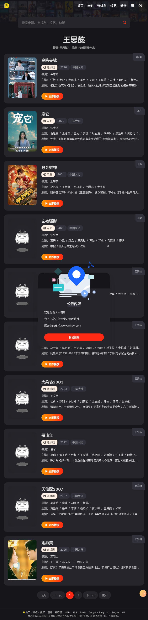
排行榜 (58, 612)
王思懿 (102, 79)
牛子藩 (119, 454)
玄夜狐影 (49, 221)
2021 (61, 174)
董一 (88, 561)
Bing (101, 612)
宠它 (45, 114)
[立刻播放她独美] (22, 560)
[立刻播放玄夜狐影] (22, 238)
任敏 (53, 79)
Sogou (115, 612)
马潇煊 (111, 240)
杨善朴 (87, 502)
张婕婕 (108, 454)
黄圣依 (54, 508)
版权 (35, 612)
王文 (76, 133)
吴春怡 (131, 133)
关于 (28, 612)
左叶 (112, 79)
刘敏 (132, 294)
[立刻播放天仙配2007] (22, 506)
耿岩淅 (96, 133)
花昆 (62, 240)
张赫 (100, 347)
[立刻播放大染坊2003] (22, 399)
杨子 (64, 508)
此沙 (62, 79)
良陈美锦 (49, 60)
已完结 (138, 271)
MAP (67, 612)
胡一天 (54, 347)
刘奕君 (84, 401)
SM (123, 612)
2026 (63, 67)
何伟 (115, 401)
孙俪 (106, 401)
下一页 (90, 595)
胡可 (118, 508)
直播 (50, 612)
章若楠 (66, 347)
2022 (63, 442)
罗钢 (62, 401)
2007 (63, 496)
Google (92, 612)
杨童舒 (135, 79)
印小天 (123, 79)
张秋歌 (126, 401)
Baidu (83, 612)
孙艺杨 (54, 186)
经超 (74, 454)
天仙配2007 (52, 489)
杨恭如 (84, 508)
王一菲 (54, 561)
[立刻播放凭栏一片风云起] (22, 345)
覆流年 (47, 435)
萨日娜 (72, 401)
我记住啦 (74, 337)
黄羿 (83, 79)
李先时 (108, 133)
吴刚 (92, 79)
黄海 (92, 240)
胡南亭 (75, 502)
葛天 (53, 240)
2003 (63, 388)
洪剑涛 (122, 294)
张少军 (54, 235)
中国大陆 (77, 67)
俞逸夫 (54, 133)
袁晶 (71, 240)
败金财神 (49, 167)
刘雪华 (110, 294)
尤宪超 (101, 186)
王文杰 (54, 395)
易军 (53, 449)
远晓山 (54, 556)
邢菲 (53, 454)
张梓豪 (78, 186)
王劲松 (78, 347)
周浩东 (119, 133)
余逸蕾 (66, 133)
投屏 (42, 612)
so (108, 612)
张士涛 (54, 127)
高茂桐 (66, 561)
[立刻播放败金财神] (22, 185)
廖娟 (121, 240)
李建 (64, 502)
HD (140, 164)
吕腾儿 (90, 186)
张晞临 (90, 347)
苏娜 (85, 133)
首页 (43, 595)
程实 (101, 240)
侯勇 (53, 401)
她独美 (47, 543)
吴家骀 (54, 502)
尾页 (105, 595)
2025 (63, 549)
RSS (74, 612)
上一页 (58, 595)
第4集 (139, 57)
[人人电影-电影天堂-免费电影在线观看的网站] (7, 6)
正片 (139, 110)
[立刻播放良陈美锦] (22, 78)
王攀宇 (54, 181)
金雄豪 (54, 74)
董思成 (72, 79)
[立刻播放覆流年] (22, 452)
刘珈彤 (134, 347)
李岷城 (122, 347)
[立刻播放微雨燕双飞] (22, 292)
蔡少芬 (96, 508)
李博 (74, 508)
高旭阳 (96, 454)
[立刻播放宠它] (22, 131)
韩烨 (130, 454)
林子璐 (110, 347)
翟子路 (63, 454)
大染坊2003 (52, 382)
